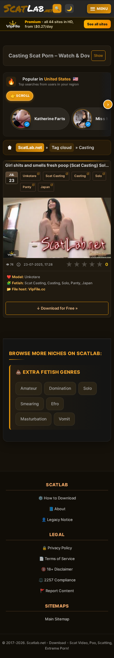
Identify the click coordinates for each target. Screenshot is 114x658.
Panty (27, 187)
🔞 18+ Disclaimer (57, 569)
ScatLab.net (30, 147)
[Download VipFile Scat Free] (28, 8)
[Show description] (18, 264)
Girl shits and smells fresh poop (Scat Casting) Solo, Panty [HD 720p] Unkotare (57, 165)
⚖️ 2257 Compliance (57, 580)
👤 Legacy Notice (57, 519)
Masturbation (33, 418)
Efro (55, 403)
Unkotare (29, 176)
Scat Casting (55, 176)
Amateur (28, 388)
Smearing (29, 403)
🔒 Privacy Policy (57, 547)
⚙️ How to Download (57, 498)
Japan (45, 187)
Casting (80, 176)
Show (98, 56)
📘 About (57, 508)
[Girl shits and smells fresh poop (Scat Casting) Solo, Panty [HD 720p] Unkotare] (57, 228)
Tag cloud (62, 147)
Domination (60, 388)
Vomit (64, 418)
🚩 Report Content (57, 590)
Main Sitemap (57, 619)
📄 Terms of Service (57, 558)
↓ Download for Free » (57, 308)
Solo (98, 176)
